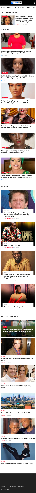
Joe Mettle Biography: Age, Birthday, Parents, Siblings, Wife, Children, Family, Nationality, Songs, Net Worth (17, 276)
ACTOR (3, 356)
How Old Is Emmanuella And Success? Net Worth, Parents (18, 438)
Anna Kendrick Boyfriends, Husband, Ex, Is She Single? (17, 463)
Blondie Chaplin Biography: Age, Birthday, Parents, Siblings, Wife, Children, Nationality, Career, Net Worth (16, 214)
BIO (15, 7)
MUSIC (9, 7)
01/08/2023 (8, 440)
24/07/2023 (8, 465)
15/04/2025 (16, 218)
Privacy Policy (12, 486)
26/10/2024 (16, 309)
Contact (21, 7)
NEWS (28, 7)
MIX (34, 7)
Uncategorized (7, 47)
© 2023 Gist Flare (5, 489)
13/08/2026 (4, 179)
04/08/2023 (8, 362)
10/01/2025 (16, 247)
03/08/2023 (8, 389)
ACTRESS (5, 72)
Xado (3, 362)
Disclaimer (20, 486)
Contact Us (3, 486)
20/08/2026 (4, 105)
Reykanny (19, 24)
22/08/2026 (4, 55)
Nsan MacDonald (9, 218)
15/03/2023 (25, 24)
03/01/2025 (16, 280)
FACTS (5, 326)
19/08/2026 (4, 154)
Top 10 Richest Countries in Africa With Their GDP (15, 413)
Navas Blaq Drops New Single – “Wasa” (15, 307)
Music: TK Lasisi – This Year (12, 245)
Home (3, 7)
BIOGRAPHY (5, 16)
